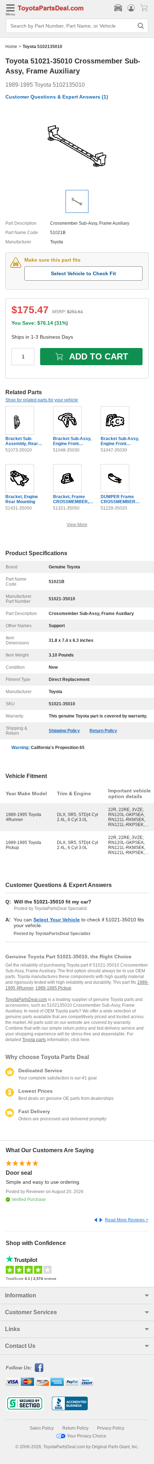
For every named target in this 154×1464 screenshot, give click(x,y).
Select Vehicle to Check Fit (83, 273)
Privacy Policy (110, 1428)
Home (11, 46)
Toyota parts (34, 1039)
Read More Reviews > (126, 1219)
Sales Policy (42, 1428)
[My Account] (131, 8)
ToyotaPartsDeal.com (26, 999)
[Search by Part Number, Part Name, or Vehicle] (140, 26)
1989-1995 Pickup (53, 988)
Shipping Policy (64, 730)
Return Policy (103, 730)
